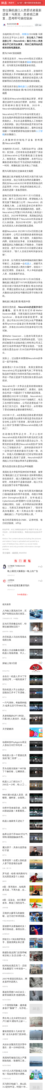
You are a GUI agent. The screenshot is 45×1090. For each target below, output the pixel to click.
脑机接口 (22, 86)
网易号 (11, 2)
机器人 (28, 263)
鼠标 (29, 61)
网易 (4, 3)
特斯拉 (25, 34)
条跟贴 (22, 594)
